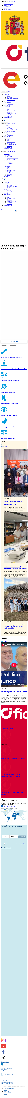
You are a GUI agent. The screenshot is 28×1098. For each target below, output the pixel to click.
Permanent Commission (12, 98)
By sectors (9, 102)
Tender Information (8, 4)
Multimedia (9, 112)
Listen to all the (8, 728)
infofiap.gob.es (4, 1080)
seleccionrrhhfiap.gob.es (7, 1082)
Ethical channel (7, 9)
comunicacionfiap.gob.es (7, 1083)
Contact (5, 8)
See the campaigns (8, 641)
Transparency (7, 105)
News (8, 108)
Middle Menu (4, 151)
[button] (14, 341)
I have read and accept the (15, 843)
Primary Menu (4, 1)
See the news (6, 445)
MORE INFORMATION (9, 806)
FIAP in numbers (11, 100)
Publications (9, 114)
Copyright (6, 1090)
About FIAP (6, 94)
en (1, 207)
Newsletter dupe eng (11, 113)
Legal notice (6, 1091)
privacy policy (22, 843)
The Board (9, 97)
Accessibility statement (9, 1088)
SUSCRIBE (22, 836)
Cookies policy (7, 1092)
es (1, 209)
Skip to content (11, 1)
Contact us (9, 116)
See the (6, 847)
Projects (5, 101)
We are (8, 96)
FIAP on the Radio (11, 110)
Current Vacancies (8, 5)
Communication (7, 106)
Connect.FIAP (7, 6)
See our (5, 446)
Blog (8, 109)
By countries (10, 104)
